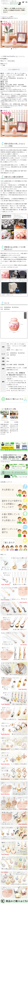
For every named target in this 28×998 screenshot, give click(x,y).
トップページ (4, 16)
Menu (26, 1)
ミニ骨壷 (11, 16)
